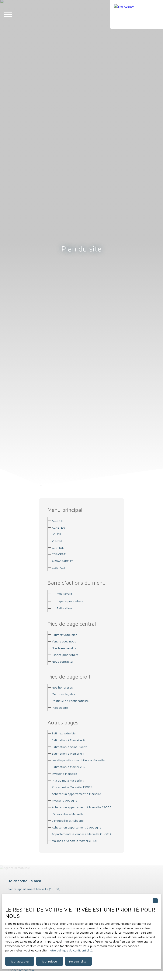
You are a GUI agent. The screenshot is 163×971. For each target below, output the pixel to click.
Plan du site (60, 707)
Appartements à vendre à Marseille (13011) (81, 834)
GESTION (58, 547)
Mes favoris (65, 593)
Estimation (64, 608)
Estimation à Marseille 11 (69, 753)
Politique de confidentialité (70, 701)
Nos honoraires (62, 687)
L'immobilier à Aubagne (68, 820)
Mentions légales (63, 694)
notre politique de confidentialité (70, 950)
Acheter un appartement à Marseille (76, 794)
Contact (59, 567)
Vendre (57, 541)
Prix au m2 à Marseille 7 (68, 780)
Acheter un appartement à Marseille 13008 (81, 807)
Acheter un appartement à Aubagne (76, 827)
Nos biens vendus (64, 648)
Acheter (58, 527)
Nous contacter (62, 661)
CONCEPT (59, 554)
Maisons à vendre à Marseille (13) (74, 841)
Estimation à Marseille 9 (68, 740)
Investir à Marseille (64, 773)
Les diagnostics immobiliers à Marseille (78, 760)
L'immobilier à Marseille (67, 814)
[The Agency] (136, 14)
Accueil (57, 520)
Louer (56, 534)
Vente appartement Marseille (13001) (34, 889)
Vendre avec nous (64, 641)
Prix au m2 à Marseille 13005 (72, 787)
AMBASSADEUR (62, 561)
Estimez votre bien (64, 635)
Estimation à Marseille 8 (68, 767)
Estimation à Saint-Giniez (69, 747)
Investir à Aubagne (64, 800)
